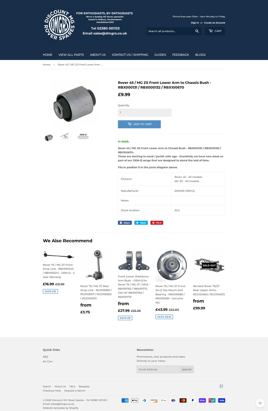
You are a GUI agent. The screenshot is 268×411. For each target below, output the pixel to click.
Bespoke (84, 386)
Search (47, 386)
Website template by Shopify (60, 407)
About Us (98, 55)
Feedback (180, 55)
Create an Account (214, 22)
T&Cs (72, 386)
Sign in (195, 22)
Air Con (48, 361)
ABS (45, 356)
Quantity (123, 105)
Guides (160, 55)
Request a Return (75, 390)
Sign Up (186, 369)
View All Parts (71, 55)
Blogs (200, 55)
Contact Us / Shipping (130, 55)
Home (47, 55)
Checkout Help (52, 390)
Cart (218, 31)
